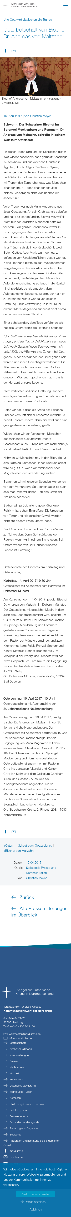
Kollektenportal (18, 1110)
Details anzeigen (35, 1202)
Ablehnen (36, 1209)
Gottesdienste (17, 1042)
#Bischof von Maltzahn (18, 850)
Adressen (15, 1097)
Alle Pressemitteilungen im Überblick (39, 911)
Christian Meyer (40, 116)
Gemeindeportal (18, 1116)
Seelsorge (15, 1134)
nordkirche (16, 1157)
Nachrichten (16, 1067)
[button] (65, 6)
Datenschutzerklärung (22, 1085)
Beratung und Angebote (23, 1128)
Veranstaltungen (19, 1055)
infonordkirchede (20, 1038)
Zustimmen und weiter (35, 1194)
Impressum (16, 1079)
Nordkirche (16, 1150)
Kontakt (14, 1073)
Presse (13, 1061)
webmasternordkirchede (24, 1033)
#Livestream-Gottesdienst (35, 845)
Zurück (27, 897)
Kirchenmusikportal (20, 1048)
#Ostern (9, 845)
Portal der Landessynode (24, 1122)
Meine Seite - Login (20, 1091)
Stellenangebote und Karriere (26, 1103)
